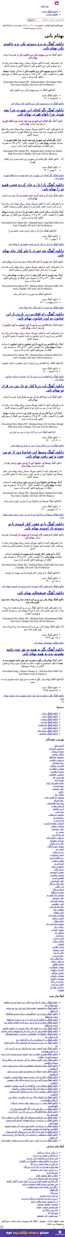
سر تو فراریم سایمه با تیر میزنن (42, 1158)
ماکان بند (59, 794)
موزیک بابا (53, 1213)
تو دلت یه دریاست (49, 1195)
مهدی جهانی (58, 860)
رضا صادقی (58, 763)
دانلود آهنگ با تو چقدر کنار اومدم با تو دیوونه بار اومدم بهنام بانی (33, 586)
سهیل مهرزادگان (55, 846)
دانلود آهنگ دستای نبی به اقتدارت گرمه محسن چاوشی (31, 1085)
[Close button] (63, 1227)
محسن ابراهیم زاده (54, 797)
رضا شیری (58, 817)
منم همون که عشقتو (47, 1215)
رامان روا (59, 927)
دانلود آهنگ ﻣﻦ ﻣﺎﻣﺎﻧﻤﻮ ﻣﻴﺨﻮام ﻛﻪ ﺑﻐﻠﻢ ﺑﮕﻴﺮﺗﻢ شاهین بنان (29, 1117)
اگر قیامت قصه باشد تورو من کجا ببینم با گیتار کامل (32, 1181)
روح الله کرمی (56, 858)
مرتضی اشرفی (56, 748)
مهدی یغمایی (57, 929)
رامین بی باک (57, 981)
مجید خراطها (57, 892)
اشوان (61, 944)
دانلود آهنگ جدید (50, 11)
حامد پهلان (58, 921)
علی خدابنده (58, 829)
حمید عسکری (57, 855)
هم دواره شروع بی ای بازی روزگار (40, 1167)
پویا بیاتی (59, 811)
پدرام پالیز (59, 869)
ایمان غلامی (58, 947)
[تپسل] (1, 1227)
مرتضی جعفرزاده (55, 837)
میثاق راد (59, 932)
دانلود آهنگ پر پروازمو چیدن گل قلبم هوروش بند (34, 1108)
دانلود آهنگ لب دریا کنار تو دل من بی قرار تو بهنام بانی (37, 445)
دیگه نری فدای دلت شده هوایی (42, 1187)
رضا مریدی (58, 955)
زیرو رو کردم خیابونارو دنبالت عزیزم (39, 1198)
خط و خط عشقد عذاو (47, 1175)
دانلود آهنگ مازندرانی (47, 730)
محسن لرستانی (56, 814)
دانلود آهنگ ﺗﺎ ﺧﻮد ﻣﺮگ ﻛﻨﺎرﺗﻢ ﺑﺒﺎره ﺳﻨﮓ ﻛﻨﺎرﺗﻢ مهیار (31, 1131)
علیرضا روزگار (56, 883)
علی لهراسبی (57, 881)
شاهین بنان (58, 909)
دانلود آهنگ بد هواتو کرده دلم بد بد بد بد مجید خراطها (32, 1019)
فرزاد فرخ (59, 820)
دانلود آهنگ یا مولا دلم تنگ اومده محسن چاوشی (34, 1088)
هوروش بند (58, 777)
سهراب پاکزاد (57, 978)
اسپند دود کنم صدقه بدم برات (43, 1178)
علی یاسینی (58, 788)
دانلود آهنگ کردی (49, 722)
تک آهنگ (54, 1190)
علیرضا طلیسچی (55, 803)
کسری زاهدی (57, 970)
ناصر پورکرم (57, 984)
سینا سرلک (58, 889)
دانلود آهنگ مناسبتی (48, 733)
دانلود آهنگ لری (50, 727)
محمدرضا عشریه (55, 895)
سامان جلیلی (57, 826)
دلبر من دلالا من (50, 1210)
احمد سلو (59, 745)
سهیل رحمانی (57, 975)
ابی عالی (59, 886)
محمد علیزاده (57, 901)
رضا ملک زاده (57, 958)
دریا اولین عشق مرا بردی (45, 1155)
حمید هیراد (58, 786)
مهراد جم (59, 780)
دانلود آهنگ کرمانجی (48, 725)
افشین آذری (58, 878)
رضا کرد (59, 935)
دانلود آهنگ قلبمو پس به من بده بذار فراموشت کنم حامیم (29, 1031)
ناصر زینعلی (58, 918)
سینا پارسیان (57, 751)
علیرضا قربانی (56, 906)
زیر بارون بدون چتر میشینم (44, 1169)
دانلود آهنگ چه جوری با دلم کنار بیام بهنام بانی (41, 307)
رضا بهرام (59, 800)
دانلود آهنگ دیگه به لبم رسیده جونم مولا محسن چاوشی (30, 1077)
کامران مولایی (57, 765)
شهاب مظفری (56, 768)
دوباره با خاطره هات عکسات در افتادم (39, 1161)
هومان (60, 990)
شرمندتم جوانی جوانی (47, 1207)
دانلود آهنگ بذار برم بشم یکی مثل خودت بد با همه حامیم (30, 1028)
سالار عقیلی (58, 754)
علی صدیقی (58, 898)
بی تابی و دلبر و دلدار (47, 1152)
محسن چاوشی (56, 774)
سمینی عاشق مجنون (47, 1204)
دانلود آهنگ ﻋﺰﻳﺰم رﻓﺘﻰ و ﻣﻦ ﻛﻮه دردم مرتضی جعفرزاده (29, 1140)
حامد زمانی (58, 941)
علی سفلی (58, 912)
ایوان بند (60, 849)
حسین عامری (57, 875)
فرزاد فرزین (58, 834)
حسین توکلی (57, 973)
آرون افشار (58, 809)
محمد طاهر (58, 964)
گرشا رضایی (57, 806)
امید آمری (59, 863)
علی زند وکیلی (56, 843)
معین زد (60, 832)
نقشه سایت (52, 14)
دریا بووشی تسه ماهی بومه (44, 1201)
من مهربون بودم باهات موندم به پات (40, 1184)
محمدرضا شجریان (55, 924)
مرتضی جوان (57, 961)
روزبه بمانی (58, 852)
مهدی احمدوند (57, 872)
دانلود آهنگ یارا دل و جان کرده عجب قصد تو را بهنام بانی (36, 244)
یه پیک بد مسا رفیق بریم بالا (44, 1164)
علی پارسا (59, 952)
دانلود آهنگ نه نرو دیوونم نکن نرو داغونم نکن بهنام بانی (37, 103)
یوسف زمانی (57, 866)
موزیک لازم (52, 1172)
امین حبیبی (58, 938)
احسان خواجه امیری (54, 823)
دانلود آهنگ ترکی (49, 713)
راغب (61, 791)
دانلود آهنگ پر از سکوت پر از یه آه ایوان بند (37, 1039)
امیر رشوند (58, 950)
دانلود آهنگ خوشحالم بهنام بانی (40, 593)
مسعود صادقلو (56, 757)
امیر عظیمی (58, 904)
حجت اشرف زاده (55, 783)
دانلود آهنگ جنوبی (49, 719)
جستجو (31, 20)
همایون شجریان (56, 915)
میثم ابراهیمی (57, 771)
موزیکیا (54, 1192)
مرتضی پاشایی (56, 760)
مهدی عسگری (56, 967)
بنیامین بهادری (57, 987)
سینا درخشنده (57, 840)
